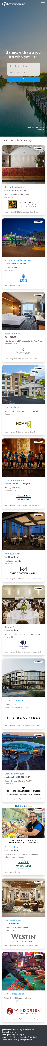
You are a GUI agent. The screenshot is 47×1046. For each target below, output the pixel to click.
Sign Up (15, 1029)
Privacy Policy (19, 1039)
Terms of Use (7, 1039)
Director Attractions (14, 480)
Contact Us (29, 1039)
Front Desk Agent (12, 920)
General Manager (13, 407)
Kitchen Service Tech (14, 773)
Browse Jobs (29, 1029)
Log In (21, 1029)
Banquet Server (12, 553)
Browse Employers (9, 1032)
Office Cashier (11, 847)
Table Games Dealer (14, 993)
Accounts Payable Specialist (18, 260)
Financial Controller (14, 700)
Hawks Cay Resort (36, 128)
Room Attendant (12, 333)
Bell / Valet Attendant (14, 187)
